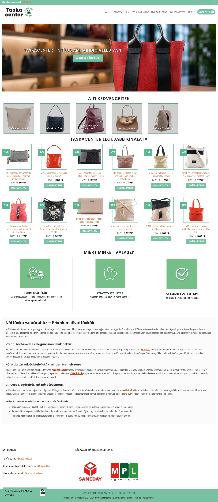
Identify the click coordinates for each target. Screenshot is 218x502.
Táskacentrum (121, 12)
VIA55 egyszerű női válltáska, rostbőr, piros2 (54, 174)
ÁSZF (114, 493)
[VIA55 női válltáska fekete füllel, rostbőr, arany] (161, 157)
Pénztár (131, 493)
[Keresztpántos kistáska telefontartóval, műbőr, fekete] (89, 157)
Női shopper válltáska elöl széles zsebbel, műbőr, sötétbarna (125, 176)
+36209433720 (27, 2)
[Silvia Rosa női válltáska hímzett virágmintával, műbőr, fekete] (54, 210)
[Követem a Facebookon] (214, 2)
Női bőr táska (159, 12)
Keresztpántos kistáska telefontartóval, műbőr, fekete (89, 174)
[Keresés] (106, 12)
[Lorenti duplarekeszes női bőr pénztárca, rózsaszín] (89, 206)
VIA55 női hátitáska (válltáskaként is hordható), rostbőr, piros (18, 229)
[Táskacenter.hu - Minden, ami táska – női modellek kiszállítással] (18, 12)
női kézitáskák (76, 373)
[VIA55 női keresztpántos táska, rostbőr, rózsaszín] (161, 210)
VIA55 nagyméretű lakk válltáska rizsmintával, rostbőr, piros (196, 229)
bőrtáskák (145, 349)
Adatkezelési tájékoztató (96, 493)
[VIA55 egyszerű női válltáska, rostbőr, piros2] (54, 157)
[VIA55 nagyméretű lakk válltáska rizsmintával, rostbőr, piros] (196, 210)
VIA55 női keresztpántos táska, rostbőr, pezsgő (125, 228)
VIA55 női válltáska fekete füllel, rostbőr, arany (161, 174)
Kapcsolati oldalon (33, 473)
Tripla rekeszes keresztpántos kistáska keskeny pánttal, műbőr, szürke (18, 176)
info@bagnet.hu (42, 466)
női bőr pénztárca (131, 390)
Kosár (122, 493)
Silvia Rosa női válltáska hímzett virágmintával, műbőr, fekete (54, 229)
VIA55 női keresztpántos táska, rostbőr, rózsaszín (160, 228)
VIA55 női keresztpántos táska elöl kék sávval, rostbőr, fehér (196, 174)
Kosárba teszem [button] (18, 188)
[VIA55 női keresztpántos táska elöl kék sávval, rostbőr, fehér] (196, 157)
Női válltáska (177, 12)
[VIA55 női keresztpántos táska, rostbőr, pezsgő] (125, 210)
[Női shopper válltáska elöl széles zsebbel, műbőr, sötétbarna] (125, 157)
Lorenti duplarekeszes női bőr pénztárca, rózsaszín (89, 220)
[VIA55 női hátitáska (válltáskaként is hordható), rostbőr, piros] (18, 210)
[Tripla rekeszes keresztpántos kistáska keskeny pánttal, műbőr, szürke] (18, 157)
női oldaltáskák (59, 370)
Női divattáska (140, 12)
